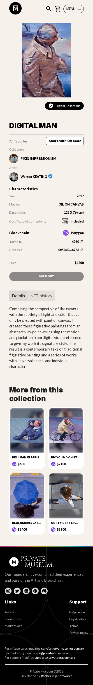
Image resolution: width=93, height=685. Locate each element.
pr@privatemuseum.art (53, 653)
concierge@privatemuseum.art (62, 648)
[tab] (18, 295)
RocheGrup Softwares (56, 676)
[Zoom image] (46, 60)
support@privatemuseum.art (55, 657)
